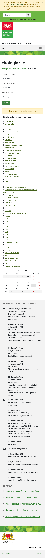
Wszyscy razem (10, 261)
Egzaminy (8, 140)
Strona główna (6, 69)
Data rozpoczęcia (8, 74)
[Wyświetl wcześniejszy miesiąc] (6, 270)
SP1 (6, 224)
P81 (6, 184)
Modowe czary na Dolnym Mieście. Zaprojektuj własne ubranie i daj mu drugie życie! (23, 491)
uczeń (7, 247)
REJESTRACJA (17, 19)
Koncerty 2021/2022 (12, 153)
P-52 (6, 182)
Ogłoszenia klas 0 (11, 174)
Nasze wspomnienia (12, 166)
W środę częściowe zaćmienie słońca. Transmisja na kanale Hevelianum (23, 517)
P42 (6, 179)
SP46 (6, 234)
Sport (7, 245)
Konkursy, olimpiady (12, 158)
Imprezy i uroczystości (14, 145)
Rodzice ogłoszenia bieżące (15, 213)
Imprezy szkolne (11, 148)
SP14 (6, 226)
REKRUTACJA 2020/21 (12, 205)
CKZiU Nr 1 (8, 129)
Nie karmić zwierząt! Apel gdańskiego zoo (23, 510)
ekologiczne (9, 142)
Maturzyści (9, 163)
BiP (6, 127)
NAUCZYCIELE (9, 169)
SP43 (6, 232)
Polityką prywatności (17, 4)
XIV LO (7, 263)
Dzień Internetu (11, 137)
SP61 (6, 240)
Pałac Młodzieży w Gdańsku (15, 187)
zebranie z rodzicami (13, 266)
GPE (4, 48)
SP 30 (6, 219)
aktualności (9, 124)
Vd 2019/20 (8, 250)
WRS (6, 255)
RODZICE (8, 211)
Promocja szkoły (11, 198)
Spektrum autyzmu (12, 242)
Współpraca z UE (11, 258)
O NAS (7, 171)
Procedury (9, 195)
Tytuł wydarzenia (8, 93)
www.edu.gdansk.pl (36, 547)
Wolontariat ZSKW (12, 253)
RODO (6, 208)
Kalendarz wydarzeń (19, 69)
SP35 (6, 229)
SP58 (6, 237)
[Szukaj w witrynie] (28, 15)
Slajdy (7, 216)
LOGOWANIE (31, 19)
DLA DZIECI (8, 134)
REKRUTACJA (9, 203)
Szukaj (5, 103)
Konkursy (8, 155)
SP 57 (6, 221)
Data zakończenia (8, 83)
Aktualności (9, 121)
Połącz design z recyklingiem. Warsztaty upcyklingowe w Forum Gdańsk (23, 504)
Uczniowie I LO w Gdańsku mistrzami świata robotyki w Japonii (23, 497)
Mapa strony (6, 553)
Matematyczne (10, 161)
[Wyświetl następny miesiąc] (39, 270)
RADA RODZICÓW (10, 200)
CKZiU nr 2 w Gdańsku (13, 132)
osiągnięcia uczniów (12, 176)
